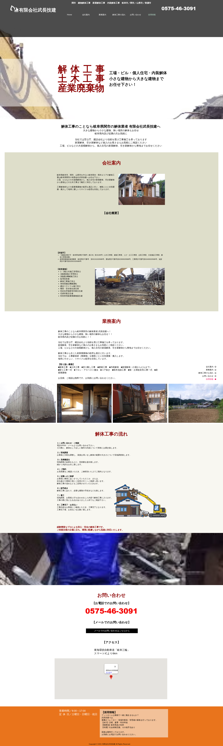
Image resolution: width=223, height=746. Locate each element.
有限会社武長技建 (37, 10)
